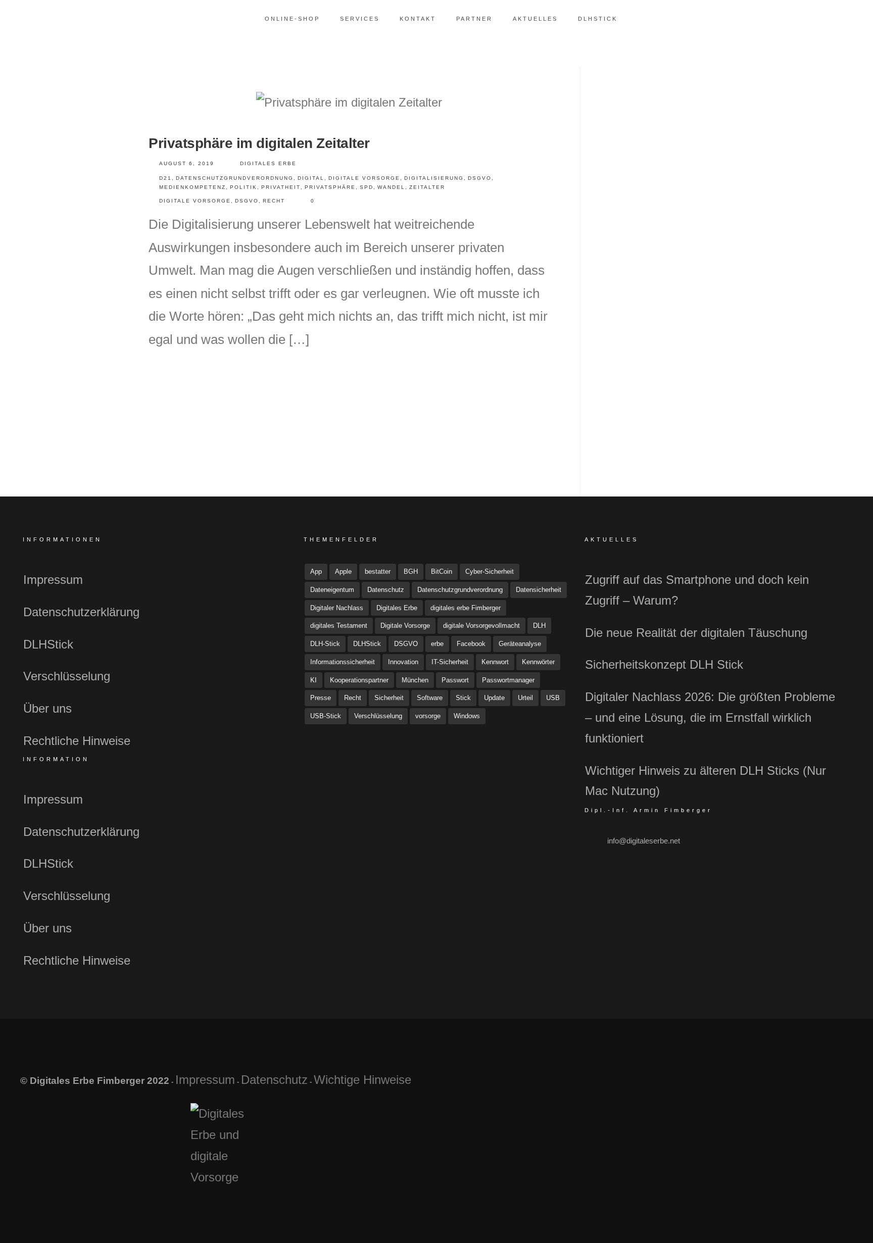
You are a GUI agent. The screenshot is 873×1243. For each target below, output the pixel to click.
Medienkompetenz (192, 187)
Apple (343, 571)
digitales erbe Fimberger (465, 608)
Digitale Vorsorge (364, 178)
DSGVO (480, 178)
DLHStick (597, 19)
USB (553, 698)
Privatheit (281, 187)
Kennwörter (538, 662)
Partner (474, 19)
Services (359, 19)
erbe (437, 644)
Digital (311, 178)
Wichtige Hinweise (362, 1079)
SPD (366, 187)
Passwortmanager (508, 680)
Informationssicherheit (342, 662)
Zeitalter (427, 187)
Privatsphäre (330, 187)
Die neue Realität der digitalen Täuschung (696, 632)
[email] (833, 1085)
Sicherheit (389, 698)
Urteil (525, 698)
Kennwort (495, 662)
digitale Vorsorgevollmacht (481, 625)
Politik (243, 187)
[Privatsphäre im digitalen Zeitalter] (349, 102)
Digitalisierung (434, 178)
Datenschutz (385, 589)
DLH (539, 625)
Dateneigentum (332, 589)
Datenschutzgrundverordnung (235, 178)
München (415, 680)
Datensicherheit (538, 589)
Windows (467, 716)
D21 (165, 178)
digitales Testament (338, 625)
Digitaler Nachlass (336, 608)
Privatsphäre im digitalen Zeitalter (259, 143)
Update (494, 698)
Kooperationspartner (359, 680)
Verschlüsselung (66, 676)
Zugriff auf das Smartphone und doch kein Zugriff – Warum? (697, 590)
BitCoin (441, 571)
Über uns (47, 708)
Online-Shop (292, 19)
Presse (320, 698)
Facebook (471, 644)
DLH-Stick (325, 644)
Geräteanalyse (520, 644)
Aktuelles (535, 19)
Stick (463, 698)
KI (313, 680)
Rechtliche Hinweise (76, 741)
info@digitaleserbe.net (643, 840)
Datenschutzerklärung (81, 612)
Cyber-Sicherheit (489, 571)
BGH (411, 571)
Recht (274, 201)
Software (430, 698)
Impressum (53, 579)
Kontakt (418, 19)
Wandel (391, 187)
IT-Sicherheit (449, 662)
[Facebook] (762, 1085)
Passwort (455, 680)
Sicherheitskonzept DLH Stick (664, 664)
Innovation (403, 662)
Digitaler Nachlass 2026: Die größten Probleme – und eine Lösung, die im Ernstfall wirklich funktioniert (710, 717)
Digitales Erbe (268, 163)
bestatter (378, 571)
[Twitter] (786, 1085)
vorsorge (428, 716)
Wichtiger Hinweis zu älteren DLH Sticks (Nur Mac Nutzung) (705, 781)
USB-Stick (325, 716)
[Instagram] (809, 1085)
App (316, 571)
